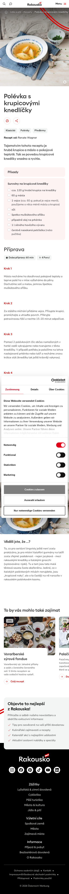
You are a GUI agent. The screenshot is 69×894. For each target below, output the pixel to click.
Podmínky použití (42, 878)
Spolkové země (34, 823)
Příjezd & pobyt (34, 847)
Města (34, 828)
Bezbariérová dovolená (35, 852)
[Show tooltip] (64, 82)
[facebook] (21, 770)
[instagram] (12, 770)
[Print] (7, 120)
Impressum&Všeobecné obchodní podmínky (32, 874)
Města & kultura (34, 805)
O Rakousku (34, 857)
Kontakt (47, 870)
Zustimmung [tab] (12, 389)
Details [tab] (35, 389)
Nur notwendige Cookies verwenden (34, 510)
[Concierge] (10, 4)
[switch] (60, 455)
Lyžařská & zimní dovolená (34, 789)
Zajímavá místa (34, 834)
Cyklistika (34, 795)
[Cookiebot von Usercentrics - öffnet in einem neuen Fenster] (51, 381)
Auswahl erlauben (34, 500)
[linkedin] (57, 770)
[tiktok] (39, 770)
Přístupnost (23, 878)
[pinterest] (30, 770)
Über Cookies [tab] (56, 389)
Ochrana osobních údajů (26, 870)
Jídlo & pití (34, 810)
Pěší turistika (34, 800)
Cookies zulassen (35, 489)
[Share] (16, 120)
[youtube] (48, 770)
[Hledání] (4, 4)
